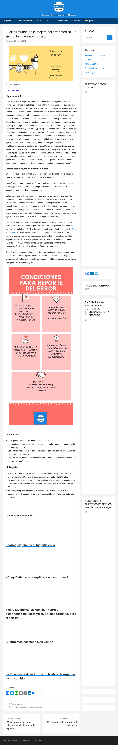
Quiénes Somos (62, 21)
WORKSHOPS (43, 21)
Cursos (88, 60)
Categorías (7, 21)
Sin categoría (90, 72)
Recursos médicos (25, 21)
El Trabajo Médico (15, 704)
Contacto (76, 21)
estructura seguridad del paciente (31, 707)
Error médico (14, 707)
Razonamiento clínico (94, 68)
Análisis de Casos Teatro (95, 56)
